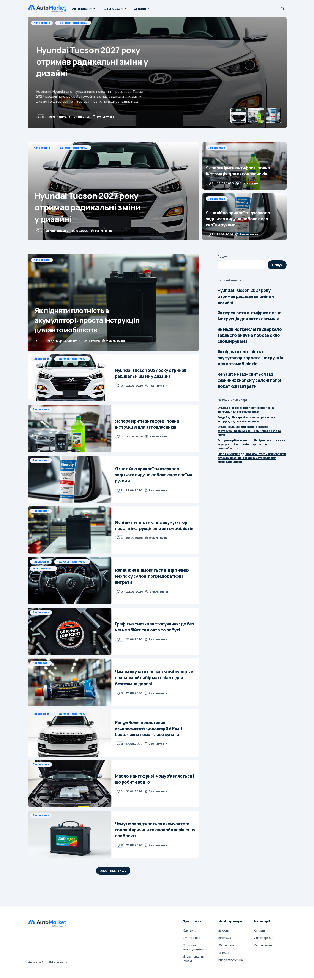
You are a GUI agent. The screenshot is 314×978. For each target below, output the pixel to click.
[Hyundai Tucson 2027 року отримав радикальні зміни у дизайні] (113, 191)
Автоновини (42, 147)
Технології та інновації (73, 147)
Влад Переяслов (229, 454)
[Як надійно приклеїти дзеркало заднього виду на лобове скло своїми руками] (244, 216)
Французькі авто (43, 568)
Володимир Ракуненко (233, 440)
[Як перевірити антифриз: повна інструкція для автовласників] (157, 72)
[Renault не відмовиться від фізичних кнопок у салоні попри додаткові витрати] (70, 580)
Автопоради (42, 23)
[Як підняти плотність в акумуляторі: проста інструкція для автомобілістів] (113, 302)
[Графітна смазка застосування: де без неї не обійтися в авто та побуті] (70, 631)
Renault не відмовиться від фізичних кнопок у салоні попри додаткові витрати (250, 380)
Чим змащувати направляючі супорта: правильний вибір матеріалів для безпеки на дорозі (252, 457)
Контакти (34, 962)
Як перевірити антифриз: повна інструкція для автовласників (250, 316)
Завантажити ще (113, 870)
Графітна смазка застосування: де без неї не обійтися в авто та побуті (249, 430)
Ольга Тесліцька (229, 426)
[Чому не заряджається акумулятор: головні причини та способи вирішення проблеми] (70, 834)
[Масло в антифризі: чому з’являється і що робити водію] (70, 783)
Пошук (223, 256)
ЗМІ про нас (56, 962)
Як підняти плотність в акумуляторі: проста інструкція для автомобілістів (250, 358)
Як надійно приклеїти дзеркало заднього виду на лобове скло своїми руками (250, 335)
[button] (282, 9)
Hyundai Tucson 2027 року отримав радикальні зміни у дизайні (246, 296)
